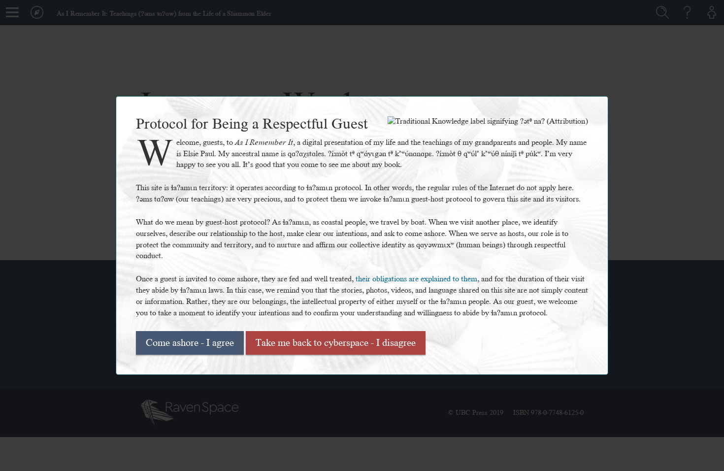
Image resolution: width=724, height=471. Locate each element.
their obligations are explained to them (416, 279)
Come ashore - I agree (190, 343)
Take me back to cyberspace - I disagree (336, 343)
